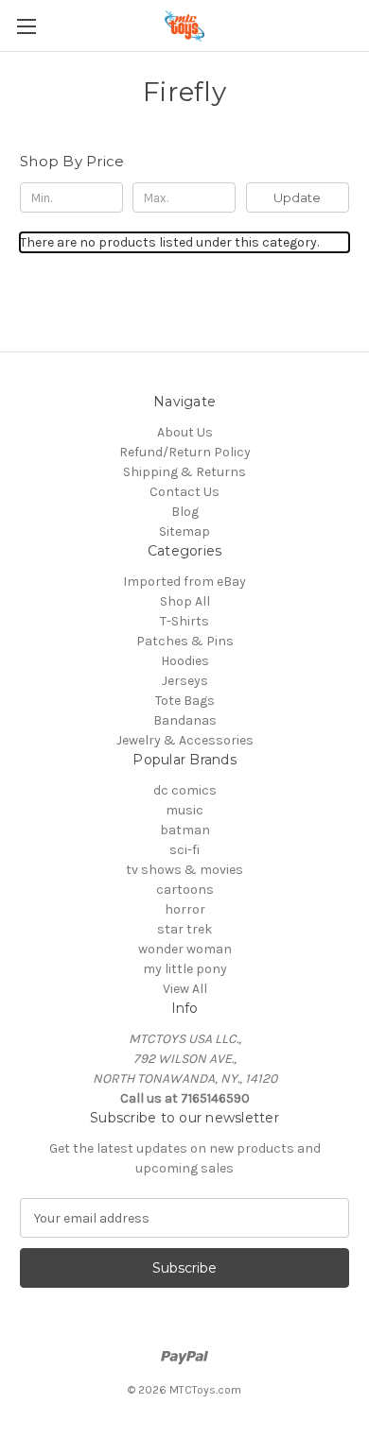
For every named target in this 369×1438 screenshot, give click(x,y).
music (184, 810)
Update (297, 197)
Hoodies (185, 661)
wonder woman (185, 949)
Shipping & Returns (184, 472)
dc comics (185, 790)
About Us (185, 432)
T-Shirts (184, 621)
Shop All (185, 601)
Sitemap (184, 531)
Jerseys (185, 681)
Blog (185, 512)
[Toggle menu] (26, 26)
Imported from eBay (184, 581)
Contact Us (184, 492)
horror (185, 909)
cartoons (185, 890)
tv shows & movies (184, 870)
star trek (184, 929)
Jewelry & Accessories (185, 740)
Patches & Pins (185, 641)
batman (185, 830)
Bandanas (185, 720)
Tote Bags (185, 701)
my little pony (185, 969)
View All (185, 989)
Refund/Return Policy (185, 452)
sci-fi (184, 850)
